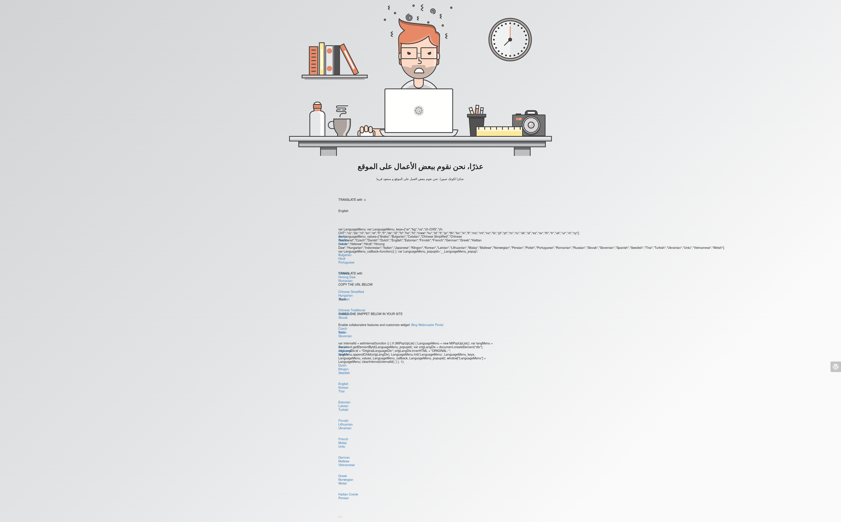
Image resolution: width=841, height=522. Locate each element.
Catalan (343, 273)
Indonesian (346, 314)
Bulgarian (345, 255)
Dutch (342, 365)
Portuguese (346, 262)
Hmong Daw (346, 277)
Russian (344, 299)
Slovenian (345, 336)
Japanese (345, 350)
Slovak (343, 317)
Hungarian (345, 295)
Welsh (342, 483)
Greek (342, 476)
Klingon (343, 369)
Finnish (343, 420)
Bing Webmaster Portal (427, 324)
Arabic (342, 236)
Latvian (343, 406)
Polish (342, 244)
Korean (343, 387)
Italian (342, 332)
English (343, 383)
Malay (342, 442)
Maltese (343, 461)
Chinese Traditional (351, 310)
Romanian (345, 280)
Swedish (344, 373)
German (344, 457)
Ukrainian (345, 428)
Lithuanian (345, 424)
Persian (343, 498)
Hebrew (343, 240)
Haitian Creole (348, 494)
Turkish (343, 409)
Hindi (341, 258)
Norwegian (345, 479)
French (343, 439)
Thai (341, 391)
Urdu (341, 446)
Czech (342, 328)
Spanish (344, 354)
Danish (343, 347)
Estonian (344, 402)
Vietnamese (346, 465)
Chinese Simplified (351, 291)
